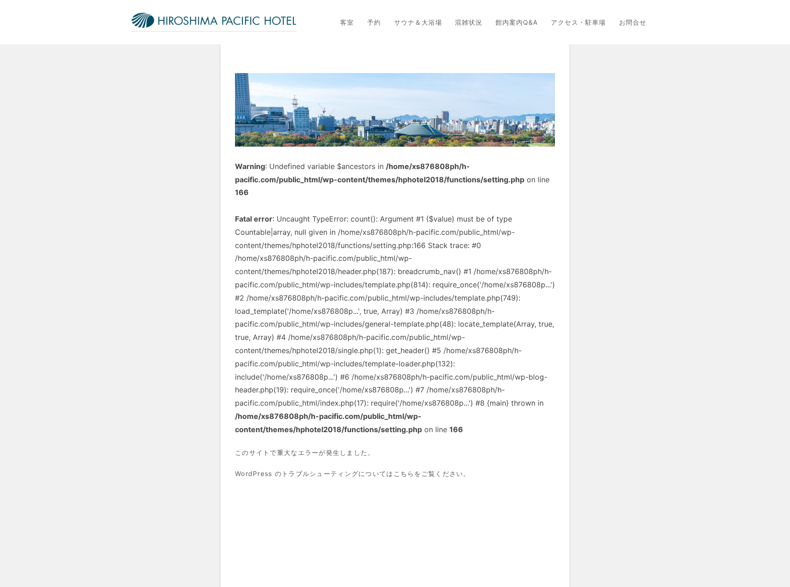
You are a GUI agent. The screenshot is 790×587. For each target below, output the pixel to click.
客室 (347, 22)
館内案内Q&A (517, 22)
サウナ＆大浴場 (418, 22)
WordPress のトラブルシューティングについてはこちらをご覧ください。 (352, 473)
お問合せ (632, 22)
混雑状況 (468, 22)
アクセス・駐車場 (578, 22)
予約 (374, 22)
